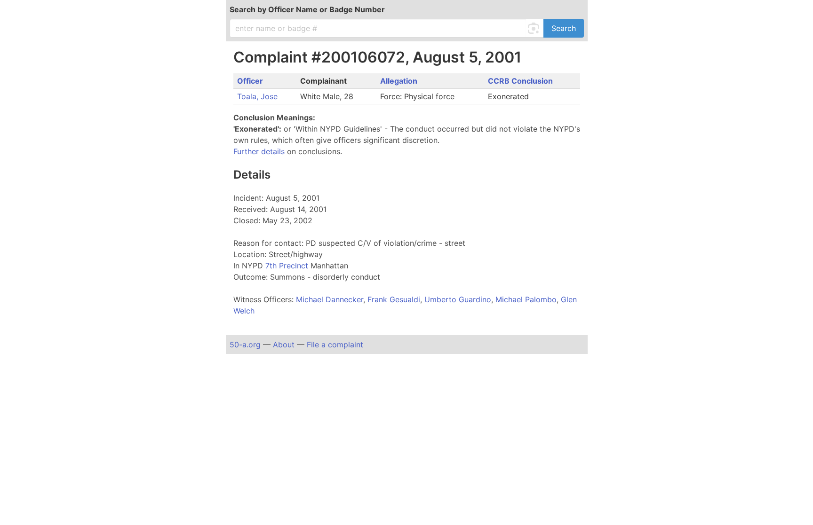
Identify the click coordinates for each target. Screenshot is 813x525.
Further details (259, 151)
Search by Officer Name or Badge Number (307, 9)
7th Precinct (288, 265)
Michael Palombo (526, 299)
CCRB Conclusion (520, 81)
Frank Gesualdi (393, 299)
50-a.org (245, 344)
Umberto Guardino (457, 299)
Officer (250, 81)
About (284, 344)
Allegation (398, 81)
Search (563, 28)
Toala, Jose (257, 96)
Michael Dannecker (329, 299)
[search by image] (535, 28)
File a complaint (335, 344)
